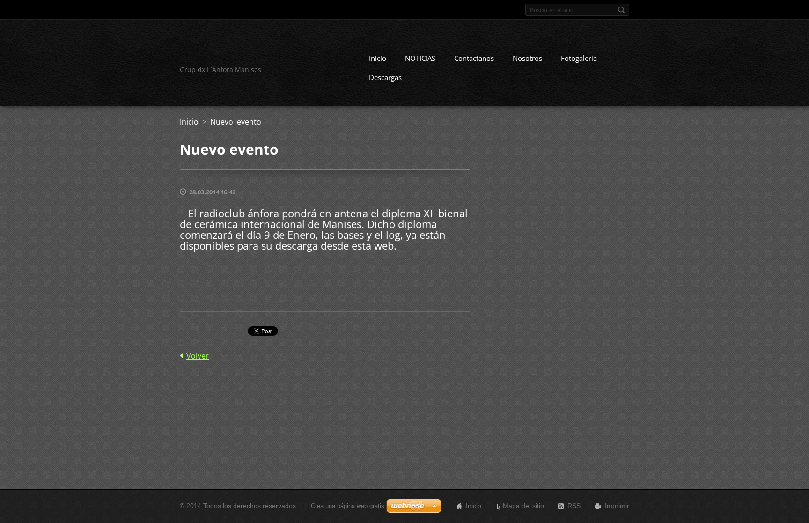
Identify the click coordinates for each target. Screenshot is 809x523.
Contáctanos (474, 58)
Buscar (621, 10)
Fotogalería (579, 58)
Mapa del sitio (523, 505)
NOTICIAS (420, 58)
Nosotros (527, 58)
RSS (574, 505)
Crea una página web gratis (347, 505)
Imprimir (617, 505)
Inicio (377, 58)
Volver (197, 356)
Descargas (385, 77)
